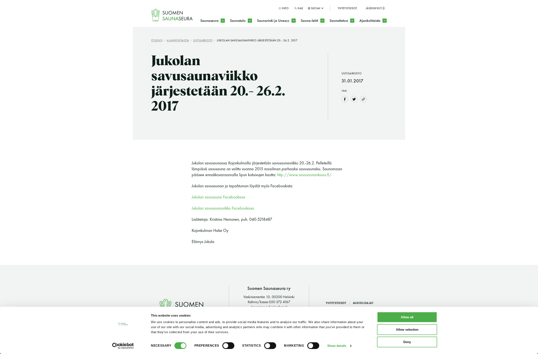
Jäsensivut (374, 8)
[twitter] (354, 99)
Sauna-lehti (309, 20)
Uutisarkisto (202, 40)
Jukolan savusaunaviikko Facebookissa (223, 208)
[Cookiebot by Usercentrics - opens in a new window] (123, 346)
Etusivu (156, 40)
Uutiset (371, 37)
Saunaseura (209, 20)
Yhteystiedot (347, 8)
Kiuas (341, 37)
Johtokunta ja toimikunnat (228, 37)
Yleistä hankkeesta (279, 37)
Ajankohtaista (369, 20)
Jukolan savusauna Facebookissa (218, 197)
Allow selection (407, 329)
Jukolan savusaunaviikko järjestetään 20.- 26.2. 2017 (257, 40)
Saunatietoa (339, 20)
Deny (407, 342)
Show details (336, 345)
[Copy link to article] (363, 99)
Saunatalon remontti (253, 37)
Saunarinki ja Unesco (273, 20)
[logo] (172, 15)
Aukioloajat (363, 303)
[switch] (228, 345)
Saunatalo (238, 20)
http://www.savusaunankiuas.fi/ (304, 174)
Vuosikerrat (317, 37)
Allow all (407, 317)
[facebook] (345, 99)
